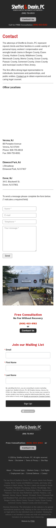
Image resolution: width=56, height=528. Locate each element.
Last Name (11, 375)
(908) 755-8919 (28, 434)
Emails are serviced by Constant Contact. (37, 396)
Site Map (44, 460)
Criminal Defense (32, 473)
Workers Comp (32, 470)
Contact (44, 473)
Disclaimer (19, 460)
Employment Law (17, 473)
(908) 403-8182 (28, 323)
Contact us (21, 76)
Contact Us (28, 19)
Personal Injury (19, 470)
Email (8, 350)
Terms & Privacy (32, 460)
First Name (11, 362)
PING (32, 521)
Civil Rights (45, 470)
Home (10, 460)
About (9, 470)
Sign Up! (28, 403)
